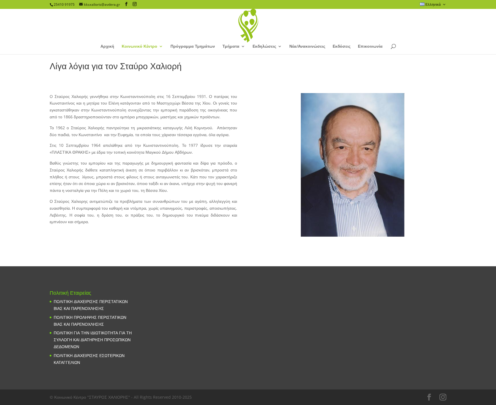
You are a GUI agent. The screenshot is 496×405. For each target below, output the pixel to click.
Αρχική (107, 46)
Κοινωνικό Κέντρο (139, 46)
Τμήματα (230, 46)
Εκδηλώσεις (264, 46)
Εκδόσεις (341, 46)
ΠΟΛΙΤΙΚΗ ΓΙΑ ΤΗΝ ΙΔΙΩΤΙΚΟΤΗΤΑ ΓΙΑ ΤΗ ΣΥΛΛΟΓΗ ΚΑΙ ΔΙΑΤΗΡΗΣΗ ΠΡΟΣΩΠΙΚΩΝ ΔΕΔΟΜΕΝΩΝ (93, 339)
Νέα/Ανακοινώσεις (307, 46)
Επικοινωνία (370, 46)
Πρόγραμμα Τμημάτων (192, 46)
